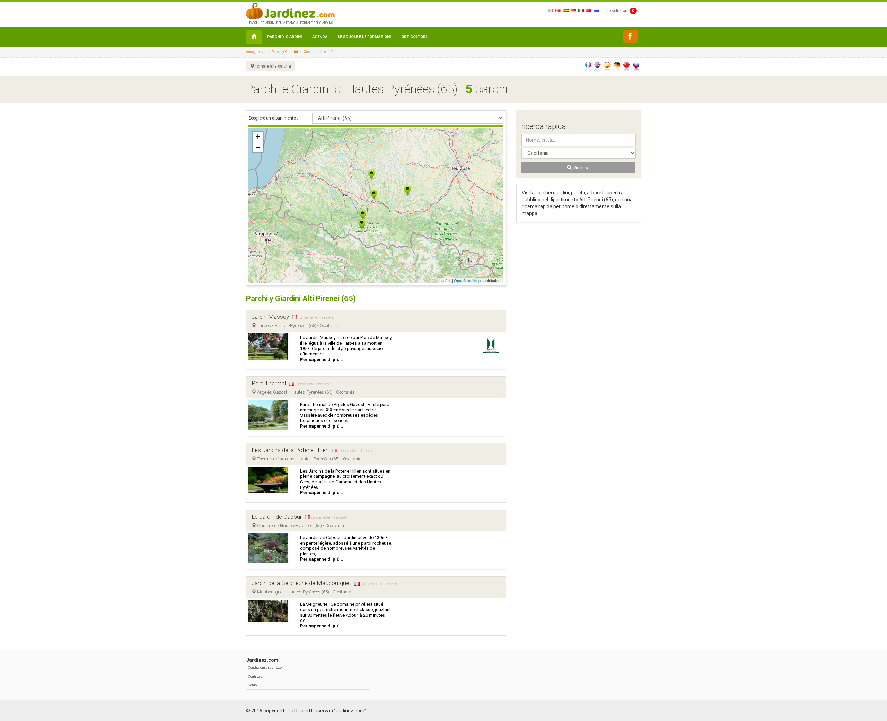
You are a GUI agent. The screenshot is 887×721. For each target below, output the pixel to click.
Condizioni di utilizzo (265, 667)
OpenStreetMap (467, 280)
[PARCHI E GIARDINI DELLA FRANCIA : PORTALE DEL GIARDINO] (290, 10)
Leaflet (445, 280)
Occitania (311, 52)
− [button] (258, 147)
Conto (252, 685)
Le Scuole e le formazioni (364, 37)
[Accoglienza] (254, 37)
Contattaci (255, 676)
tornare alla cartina (272, 66)
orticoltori (414, 37)
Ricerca (581, 167)
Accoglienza (255, 52)
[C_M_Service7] (630, 36)
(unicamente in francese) (316, 317)
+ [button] (258, 136)
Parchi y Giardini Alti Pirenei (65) (301, 298)
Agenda (319, 37)
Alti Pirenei (332, 52)
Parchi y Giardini (284, 37)
